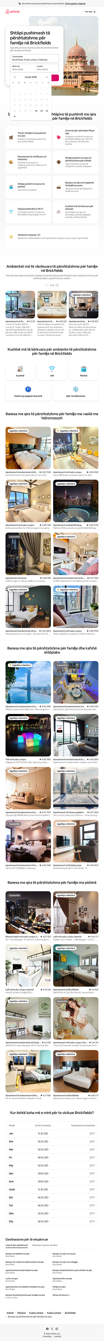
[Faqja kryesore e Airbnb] (13, 11)
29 (41, 111)
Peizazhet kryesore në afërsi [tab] (45, 1245)
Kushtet (57, 1336)
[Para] (57, 285)
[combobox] (34, 59)
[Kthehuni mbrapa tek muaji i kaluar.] (15, 77)
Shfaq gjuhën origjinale (75, 3)
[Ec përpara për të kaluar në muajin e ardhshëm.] (46, 77)
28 (36, 111)
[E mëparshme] (47, 285)
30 (47, 111)
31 (15, 116)
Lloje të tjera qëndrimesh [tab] (17, 1245)
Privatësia (47, 1336)
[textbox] (22, 69)
